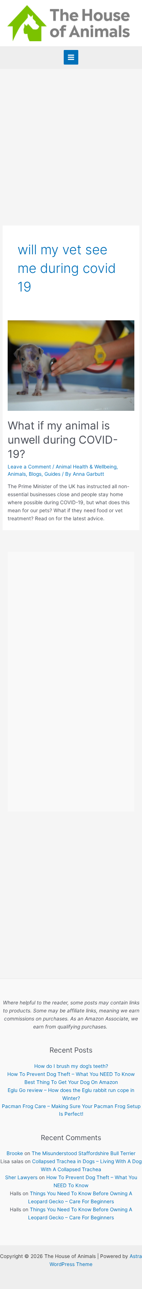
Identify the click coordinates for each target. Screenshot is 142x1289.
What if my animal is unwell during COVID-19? (63, 439)
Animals (17, 474)
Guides (52, 474)
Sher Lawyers (21, 1177)
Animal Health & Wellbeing (86, 467)
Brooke (15, 1153)
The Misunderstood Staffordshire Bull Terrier (83, 1153)
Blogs (35, 474)
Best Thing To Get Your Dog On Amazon (71, 1082)
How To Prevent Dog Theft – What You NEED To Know (71, 1074)
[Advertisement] (71, 143)
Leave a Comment (29, 467)
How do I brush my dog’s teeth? (71, 1066)
